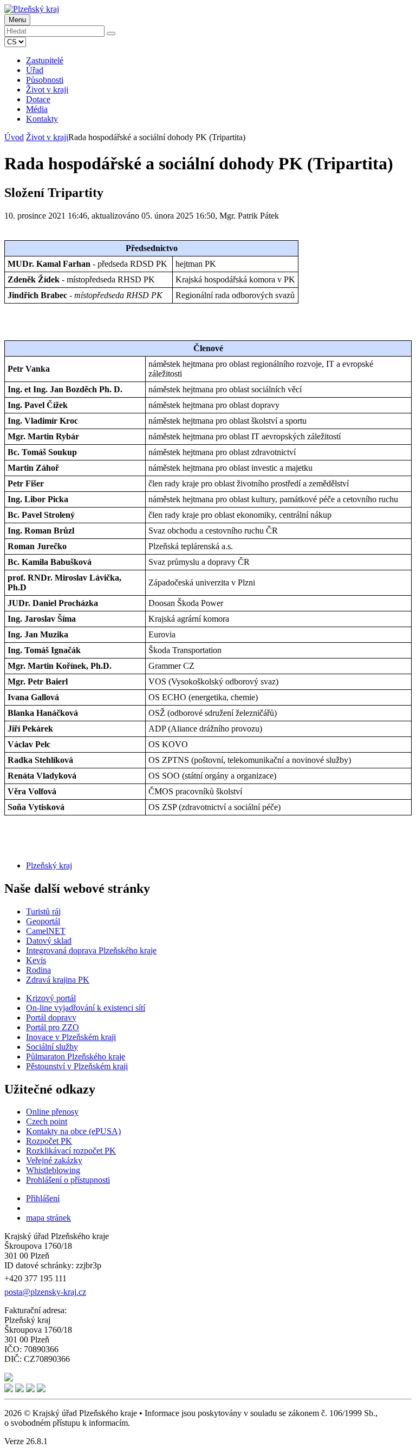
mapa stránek (48, 1217)
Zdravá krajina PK (57, 979)
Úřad (34, 70)
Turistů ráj (43, 911)
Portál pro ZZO (52, 1027)
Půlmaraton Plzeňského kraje (75, 1056)
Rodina (38, 970)
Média (37, 109)
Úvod (14, 137)
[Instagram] (30, 1389)
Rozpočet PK (49, 1140)
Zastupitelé (44, 60)
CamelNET (46, 931)
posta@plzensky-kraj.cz (45, 1291)
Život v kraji (47, 89)
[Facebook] (8, 1389)
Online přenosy (52, 1111)
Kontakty (42, 118)
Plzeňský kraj (49, 865)
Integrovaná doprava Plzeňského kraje (91, 950)
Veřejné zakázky (54, 1160)
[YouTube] (19, 1389)
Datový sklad (49, 940)
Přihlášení (43, 1198)
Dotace (38, 99)
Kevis (36, 960)
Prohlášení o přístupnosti (68, 1179)
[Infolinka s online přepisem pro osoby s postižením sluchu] (8, 1378)
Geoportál (43, 921)
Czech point (46, 1121)
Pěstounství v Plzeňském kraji (77, 1066)
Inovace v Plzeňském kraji (71, 1037)
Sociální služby (52, 1046)
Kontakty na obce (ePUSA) (73, 1131)
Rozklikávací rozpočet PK (71, 1150)
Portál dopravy (51, 1017)
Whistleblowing (53, 1170)
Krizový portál (51, 998)
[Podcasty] (41, 1389)
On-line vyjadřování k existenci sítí (85, 1007)
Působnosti (44, 79)
